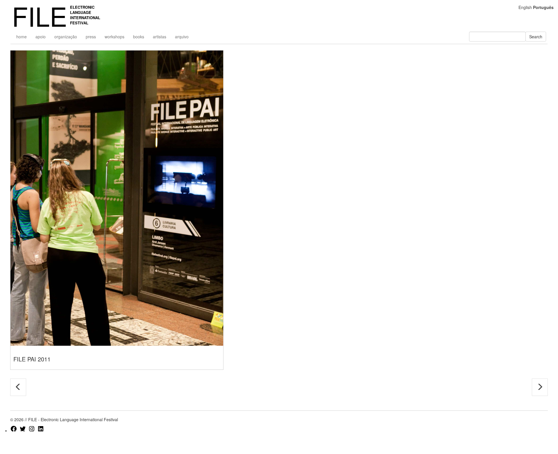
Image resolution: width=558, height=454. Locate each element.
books (138, 36)
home (21, 36)
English (525, 7)
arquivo (182, 36)
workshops (114, 36)
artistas (159, 36)
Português (543, 7)
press (91, 36)
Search (535, 36)
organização (65, 36)
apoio (40, 36)
